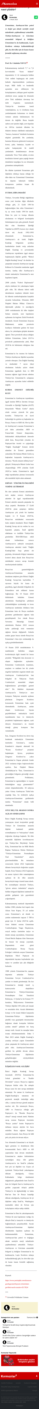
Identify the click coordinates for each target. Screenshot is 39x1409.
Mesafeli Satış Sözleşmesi (10, 1387)
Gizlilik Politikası (7, 1383)
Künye (34, 1390)
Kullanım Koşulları (30, 1383)
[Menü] (37, 3)
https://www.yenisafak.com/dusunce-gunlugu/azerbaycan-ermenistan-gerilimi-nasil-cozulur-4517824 (18, 1283)
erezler (18, 1383)
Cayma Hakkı (32, 1387)
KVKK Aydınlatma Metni (9, 1390)
